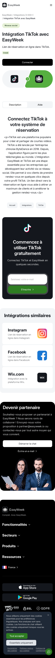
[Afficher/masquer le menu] (51, 5)
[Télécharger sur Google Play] (27, 597)
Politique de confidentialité (41, 649)
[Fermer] (48, 615)
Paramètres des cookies (12, 649)
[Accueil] (11, 5)
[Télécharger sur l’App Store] (27, 587)
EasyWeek (7, 15)
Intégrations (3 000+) (23, 15)
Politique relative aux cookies (26, 649)
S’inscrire (26, 289)
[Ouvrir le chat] (48, 651)
